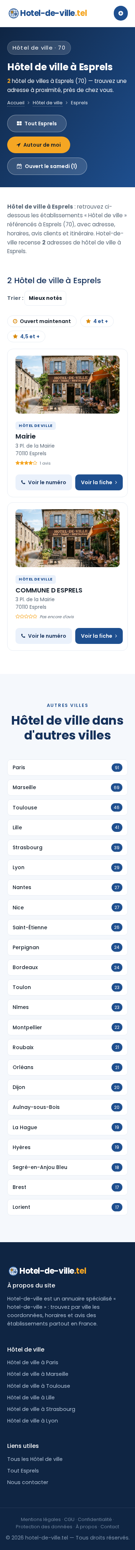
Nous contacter (27, 1482)
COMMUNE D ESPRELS (48, 590)
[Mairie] (67, 385)
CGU (69, 1519)
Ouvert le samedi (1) (51, 166)
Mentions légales (41, 1519)
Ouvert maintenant (45, 321)
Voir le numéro (47, 482)
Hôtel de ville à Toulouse (38, 1386)
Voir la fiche (96, 482)
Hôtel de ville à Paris (32, 1362)
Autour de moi (42, 144)
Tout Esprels (40, 123)
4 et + (100, 321)
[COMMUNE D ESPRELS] (67, 538)
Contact (109, 1526)
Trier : (15, 298)
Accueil (15, 102)
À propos (86, 1526)
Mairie (25, 436)
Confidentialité (95, 1519)
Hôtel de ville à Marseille (37, 1374)
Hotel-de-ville (53, 13)
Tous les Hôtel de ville (35, 1459)
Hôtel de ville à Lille (31, 1397)
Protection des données (44, 1526)
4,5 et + (30, 336)
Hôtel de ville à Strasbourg (41, 1409)
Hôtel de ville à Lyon (32, 1420)
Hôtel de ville (48, 102)
